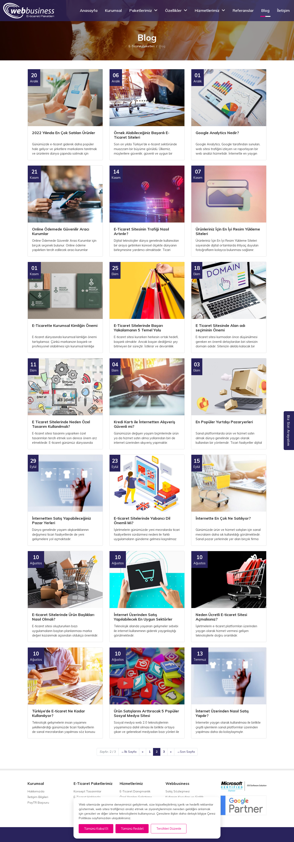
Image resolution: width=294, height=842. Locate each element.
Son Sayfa (186, 752)
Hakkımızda (36, 791)
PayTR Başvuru (38, 802)
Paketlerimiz (140, 10)
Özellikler (173, 10)
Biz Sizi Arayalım (288, 430)
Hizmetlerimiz (207, 10)
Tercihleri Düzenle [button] (168, 829)
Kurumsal (113, 10)
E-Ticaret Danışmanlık (135, 791)
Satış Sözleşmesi (178, 791)
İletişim (283, 10)
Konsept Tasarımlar (87, 791)
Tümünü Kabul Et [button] (96, 829)
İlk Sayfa (128, 752)
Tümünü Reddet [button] (132, 829)
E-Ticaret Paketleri (142, 46)
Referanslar (243, 10)
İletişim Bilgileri (38, 797)
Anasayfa (88, 10)
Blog (265, 10)
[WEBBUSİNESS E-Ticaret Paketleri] (28, 10)
